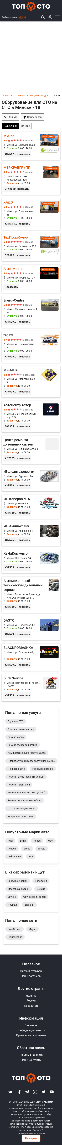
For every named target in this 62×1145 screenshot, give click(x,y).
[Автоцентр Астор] (31, 416)
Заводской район (17, 881)
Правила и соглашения (31, 1035)
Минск (22, 17)
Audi (10, 840)
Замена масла (16, 737)
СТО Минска (19, 95)
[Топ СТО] (31, 6)
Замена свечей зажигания (22, 745)
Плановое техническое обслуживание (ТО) (32, 761)
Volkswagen (14, 856)
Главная (6, 95)
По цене (25, 126)
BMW (23, 840)
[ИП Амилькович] (31, 534)
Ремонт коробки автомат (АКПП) (26, 792)
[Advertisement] (31, 54)
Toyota (41, 848)
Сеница (41, 889)
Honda (37, 840)
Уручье (12, 896)
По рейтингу (10, 126)
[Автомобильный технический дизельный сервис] (31, 595)
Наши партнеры (31, 976)
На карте (31, 1138)
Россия (31, 1000)
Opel (50, 840)
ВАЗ (30, 856)
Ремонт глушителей (19, 784)
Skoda (27, 848)
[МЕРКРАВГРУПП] (31, 179)
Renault (12, 848)
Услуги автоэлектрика (20, 816)
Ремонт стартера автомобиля (24, 800)
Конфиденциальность (31, 1030)
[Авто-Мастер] (31, 279)
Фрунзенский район (34, 896)
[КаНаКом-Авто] (31, 561)
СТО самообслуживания (21, 808)
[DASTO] (31, 628)
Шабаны (29, 904)
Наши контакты (31, 1060)
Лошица (12, 904)
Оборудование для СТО (41, 95)
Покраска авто (16, 768)
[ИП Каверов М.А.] (31, 507)
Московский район (18, 889)
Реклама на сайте (31, 1054)
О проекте (31, 1025)
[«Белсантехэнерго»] (31, 479)
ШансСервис (15, 937)
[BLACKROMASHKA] (31, 657)
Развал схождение (42, 768)
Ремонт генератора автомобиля (26, 776)
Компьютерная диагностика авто (27, 752)
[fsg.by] (31, 346)
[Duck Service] (31, 687)
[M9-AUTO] (31, 381)
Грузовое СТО (15, 721)
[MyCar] (31, 146)
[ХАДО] (31, 214)
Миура (32, 929)
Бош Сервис (14, 929)
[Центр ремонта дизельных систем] (31, 450)
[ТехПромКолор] (31, 247)
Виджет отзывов (31, 971)
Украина (31, 995)
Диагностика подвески (21, 729)
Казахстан (31, 1005)
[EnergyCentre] (31, 312)
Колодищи (41, 881)
